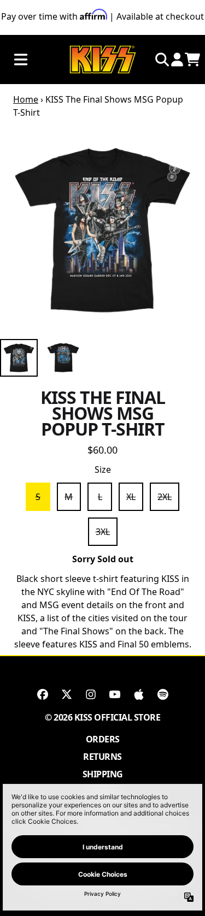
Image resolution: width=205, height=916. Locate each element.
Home (25, 99)
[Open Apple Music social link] (139, 694)
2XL (164, 497)
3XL (103, 532)
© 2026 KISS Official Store (102, 717)
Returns (102, 757)
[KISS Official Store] (102, 60)
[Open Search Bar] (161, 59)
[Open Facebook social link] (43, 694)
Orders (103, 739)
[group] (19, 358)
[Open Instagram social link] (91, 694)
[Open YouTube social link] (115, 694)
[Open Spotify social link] (163, 694)
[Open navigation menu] (21, 60)
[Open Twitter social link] (67, 694)
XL (131, 497)
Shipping (103, 774)
